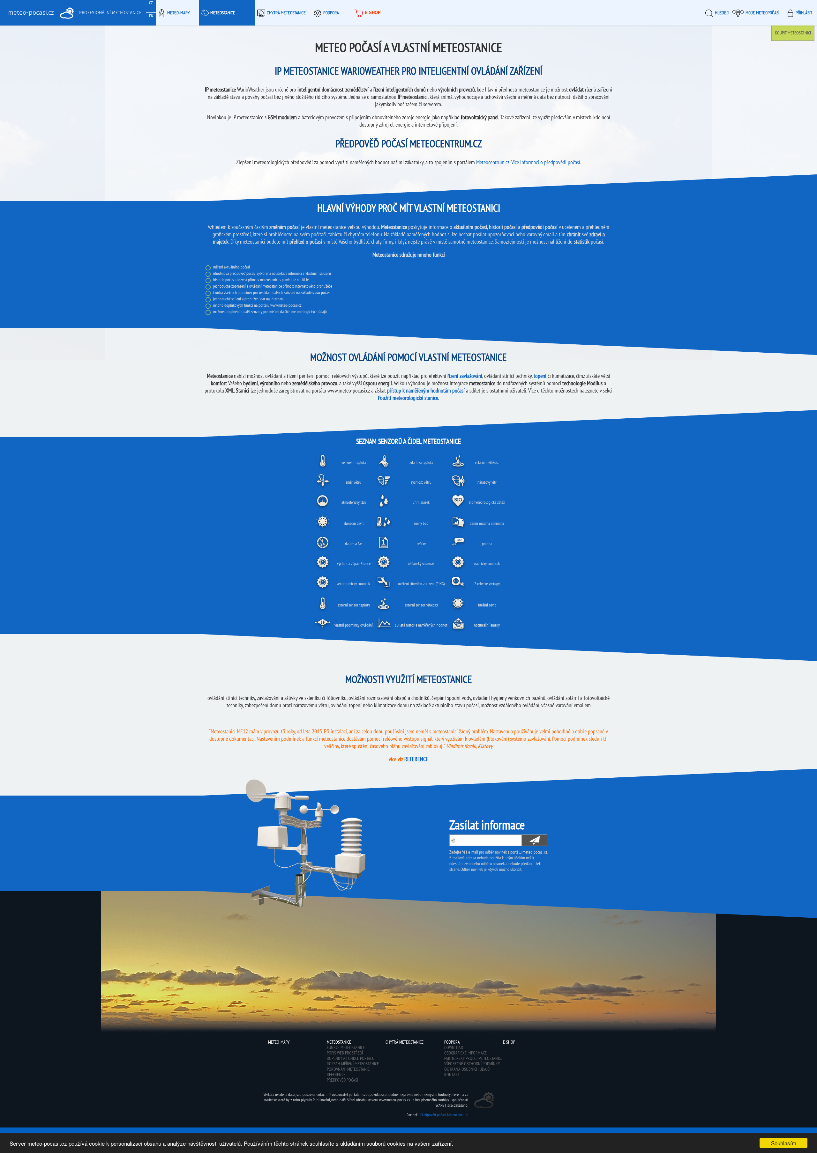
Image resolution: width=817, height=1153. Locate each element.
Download (453, 1047)
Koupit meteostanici (793, 33)
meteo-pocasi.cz (31, 13)
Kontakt (452, 1074)
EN (151, 15)
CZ (151, 2)
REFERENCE (416, 759)
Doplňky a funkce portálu (350, 1058)
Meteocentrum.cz (492, 162)
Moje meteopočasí (762, 12)
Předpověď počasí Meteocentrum (444, 1115)
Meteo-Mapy (178, 12)
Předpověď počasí (342, 1080)
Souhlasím (783, 1143)
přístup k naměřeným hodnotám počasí (426, 390)
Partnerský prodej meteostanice (473, 1058)
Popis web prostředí (345, 1053)
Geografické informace (465, 1053)
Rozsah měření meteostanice (353, 1064)
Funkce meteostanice (346, 1047)
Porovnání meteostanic (348, 1069)
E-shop (373, 12)
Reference (336, 1074)
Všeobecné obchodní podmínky (472, 1064)
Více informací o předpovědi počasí (545, 162)
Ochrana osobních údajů (467, 1069)
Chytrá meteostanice (286, 12)
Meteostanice (222, 12)
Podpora (331, 12)
